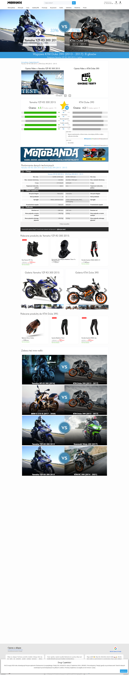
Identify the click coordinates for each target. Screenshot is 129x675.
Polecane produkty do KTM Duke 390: (39, 314)
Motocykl (20, 8)
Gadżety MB (35, 8)
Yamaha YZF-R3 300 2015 (49, 69)
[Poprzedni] (23, 289)
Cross (27, 8)
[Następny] (61, 289)
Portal (84, 8)
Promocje (44, 8)
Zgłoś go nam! (61, 229)
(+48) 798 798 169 (109, 3)
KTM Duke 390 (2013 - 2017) (55, 168)
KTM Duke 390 (93, 69)
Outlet (61, 8)
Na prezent (53, 8)
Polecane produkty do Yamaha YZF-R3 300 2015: (45, 236)
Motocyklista (11, 8)
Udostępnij (59, 95)
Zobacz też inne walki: (32, 350)
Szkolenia (68, 8)
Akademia (77, 8)
